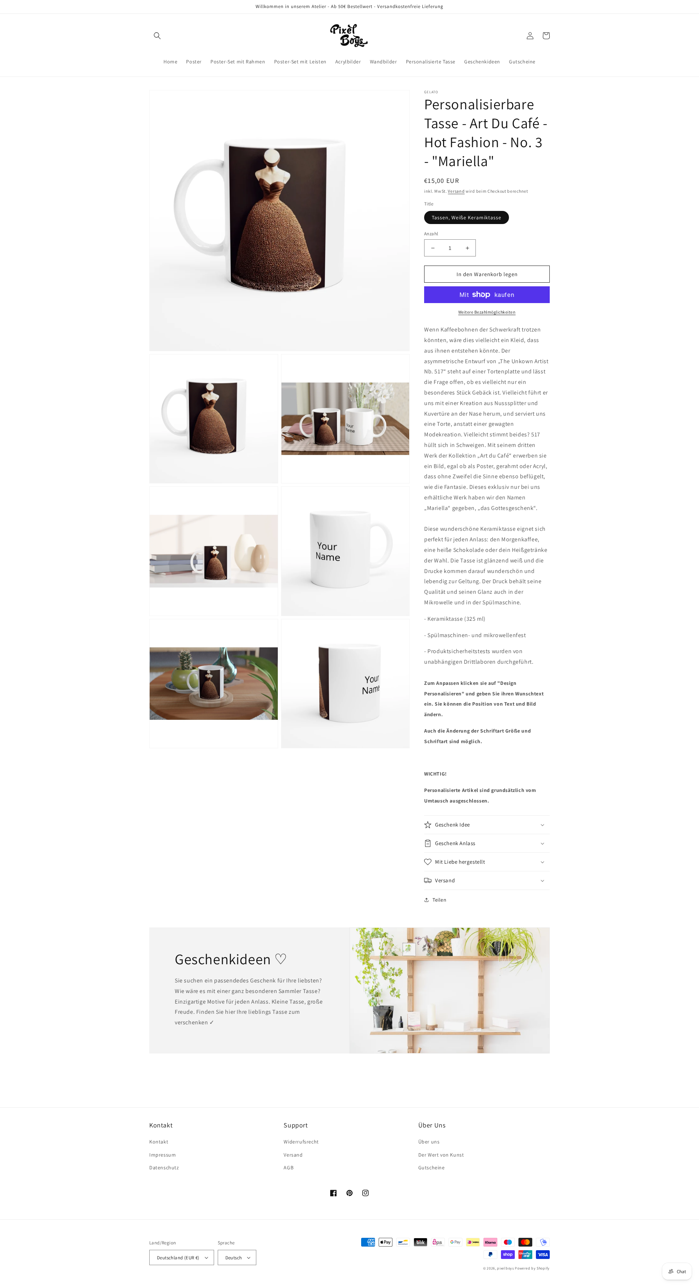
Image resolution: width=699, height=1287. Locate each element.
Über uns (429, 1141)
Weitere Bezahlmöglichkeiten (487, 312)
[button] (157, 36)
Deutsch (233, 1258)
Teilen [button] (440, 899)
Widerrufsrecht (301, 1141)
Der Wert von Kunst (441, 1154)
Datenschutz (164, 1167)
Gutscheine (431, 1167)
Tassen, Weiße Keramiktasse (466, 217)
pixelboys (505, 1268)
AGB (288, 1167)
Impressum (162, 1154)
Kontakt (158, 1141)
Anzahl (431, 234)
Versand (456, 191)
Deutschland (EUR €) (178, 1258)
